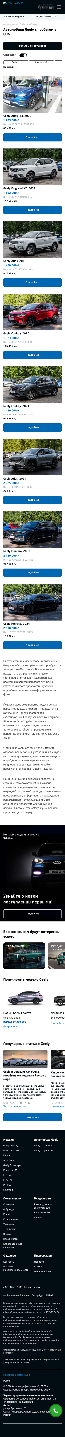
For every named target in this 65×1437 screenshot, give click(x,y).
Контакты (8, 1262)
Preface (16, 62)
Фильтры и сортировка (32, 46)
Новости (39, 1262)
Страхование (10, 1219)
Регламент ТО (42, 1213)
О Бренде (8, 1209)
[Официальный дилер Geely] (20, 7)
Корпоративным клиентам (12, 1246)
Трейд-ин (8, 1224)
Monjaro (7, 1155)
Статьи (38, 1267)
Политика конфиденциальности (16, 1268)
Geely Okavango (12, 1165)
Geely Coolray (10, 1146)
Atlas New (8, 1160)
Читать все (33, 1117)
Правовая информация (16, 1375)
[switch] (23, 55)
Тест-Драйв (9, 1229)
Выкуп (7, 1234)
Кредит (7, 1214)
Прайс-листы (10, 1239)
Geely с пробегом (44, 1151)
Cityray (7, 1175)
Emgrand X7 (41, 62)
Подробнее (32, 137)
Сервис (38, 1218)
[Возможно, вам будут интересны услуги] (24, 955)
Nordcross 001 (11, 1151)
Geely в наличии (43, 1146)
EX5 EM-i (8, 1180)
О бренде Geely (43, 1272)
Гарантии (8, 1204)
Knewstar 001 (11, 1170)
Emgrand (8, 1190)
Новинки (8, 67)
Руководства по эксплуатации (43, 1206)
